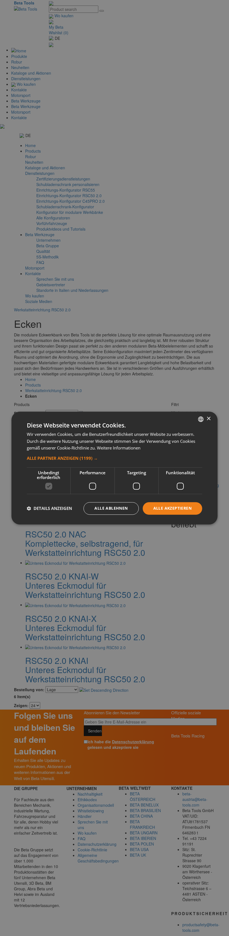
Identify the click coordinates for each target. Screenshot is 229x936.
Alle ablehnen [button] (111, 508)
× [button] (208, 419)
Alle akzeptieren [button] (172, 508)
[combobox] (201, 419)
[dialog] (114, 468)
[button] (114, 458)
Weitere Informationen (118, 448)
